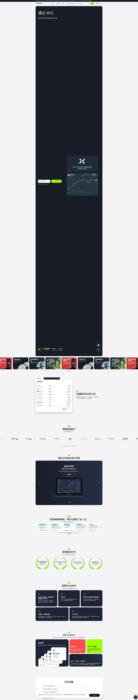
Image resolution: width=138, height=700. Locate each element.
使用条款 (43, 184)
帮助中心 (80, 3)
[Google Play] (98, 351)
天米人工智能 (70, 3)
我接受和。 (44, 184)
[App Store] (98, 346)
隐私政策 (46, 184)
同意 (94, 695)
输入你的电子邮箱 (42, 181)
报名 (92, 3)
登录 (97, 3)
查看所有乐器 (64, 409)
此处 (75, 694)
